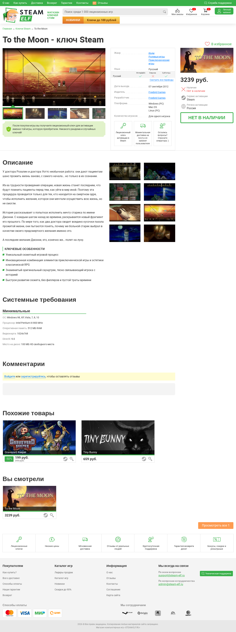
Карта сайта (113, 595)
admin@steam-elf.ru (170, 584)
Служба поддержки (220, 2)
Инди (151, 53)
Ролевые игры (157, 56)
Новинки (73, 20)
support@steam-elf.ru (171, 575)
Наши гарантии (11, 589)
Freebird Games (157, 92)
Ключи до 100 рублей (101, 20)
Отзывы (111, 578)
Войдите (9, 376)
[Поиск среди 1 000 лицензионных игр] (164, 11)
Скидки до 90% (63, 589)
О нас (109, 572)
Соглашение (113, 589)
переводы (161, 80)
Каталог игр (61, 578)
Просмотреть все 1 (216, 525)
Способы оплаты (12, 583)
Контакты (112, 583)
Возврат (7, 595)
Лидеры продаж (64, 572)
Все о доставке (11, 578)
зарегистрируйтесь (33, 376)
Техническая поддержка (218, 573)
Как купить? (10, 572)
